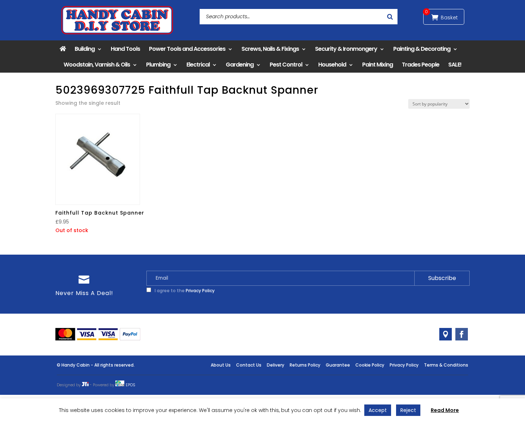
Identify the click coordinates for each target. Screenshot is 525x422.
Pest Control (286, 64)
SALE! (454, 64)
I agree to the (184, 291)
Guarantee (338, 365)
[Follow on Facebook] (461, 334)
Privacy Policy (200, 291)
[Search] (390, 16)
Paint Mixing (377, 64)
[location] (445, 334)
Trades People (420, 64)
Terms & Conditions (446, 365)
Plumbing (158, 64)
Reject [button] (408, 410)
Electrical (198, 64)
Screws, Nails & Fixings (270, 49)
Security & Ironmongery (346, 49)
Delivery (275, 365)
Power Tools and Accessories (187, 49)
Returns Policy (305, 365)
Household (332, 64)
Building (85, 49)
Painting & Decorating (421, 49)
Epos (130, 385)
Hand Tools (125, 49)
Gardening (240, 64)
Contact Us (248, 365)
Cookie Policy (369, 365)
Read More (445, 410)
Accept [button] (378, 410)
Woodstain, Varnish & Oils (97, 64)
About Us (221, 365)
